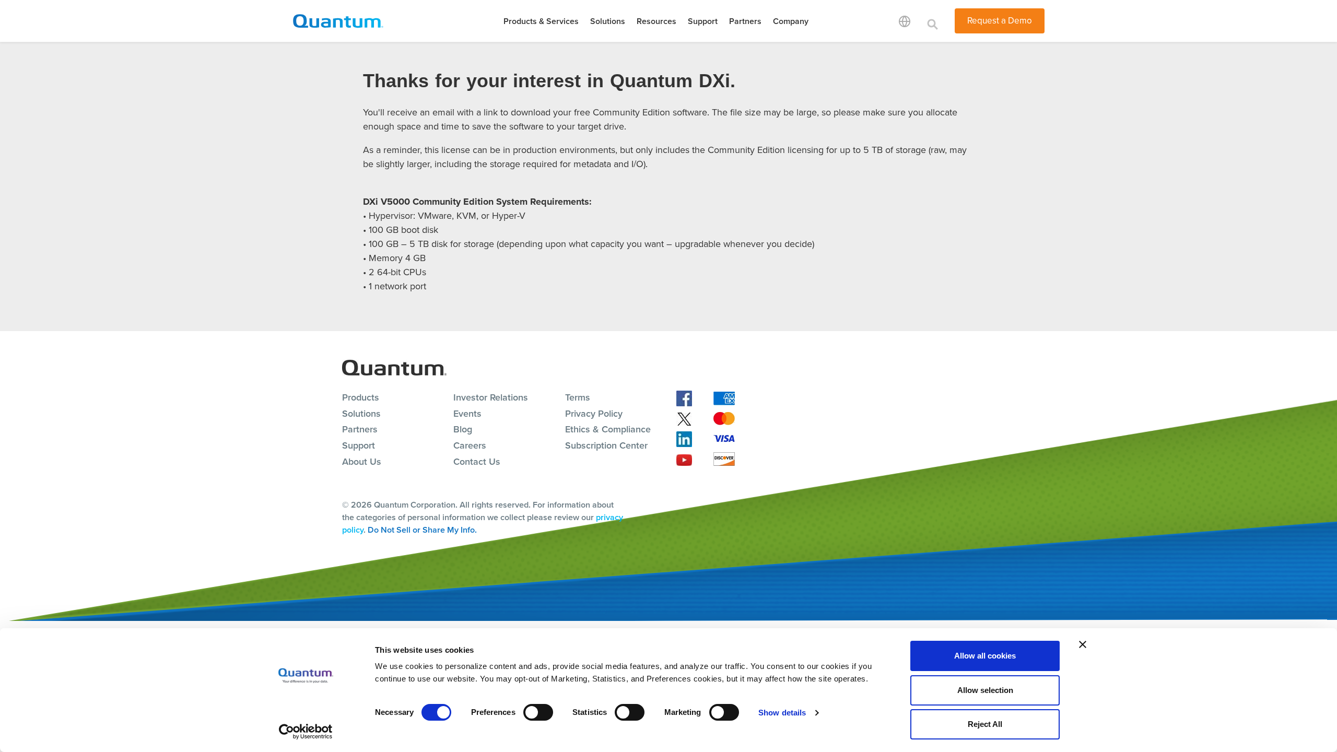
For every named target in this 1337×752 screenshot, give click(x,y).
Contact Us (476, 461)
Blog (462, 429)
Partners (745, 21)
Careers (469, 445)
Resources (656, 21)
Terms (577, 397)
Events (467, 413)
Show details (782, 712)
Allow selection (985, 690)
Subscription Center (606, 445)
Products (360, 397)
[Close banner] (1082, 644)
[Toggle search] (932, 21)
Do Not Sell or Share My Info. (422, 530)
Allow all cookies (985, 655)
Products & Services (541, 21)
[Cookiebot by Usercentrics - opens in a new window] (305, 731)
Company (790, 21)
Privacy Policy (594, 413)
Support (703, 21)
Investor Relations (490, 397)
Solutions (607, 21)
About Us (361, 461)
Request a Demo (999, 20)
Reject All (985, 724)
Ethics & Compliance (608, 429)
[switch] (538, 712)
